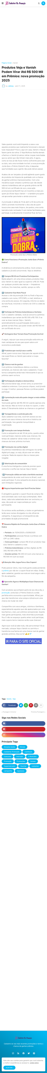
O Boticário (32, 756)
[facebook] (23, 723)
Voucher (23, 766)
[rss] (18, 1053)
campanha (8, 771)
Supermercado (9, 766)
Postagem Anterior (9, 712)
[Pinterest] (31, 705)
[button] (2, 3)
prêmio (6, 570)
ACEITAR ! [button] (9, 1068)
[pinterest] (23, 729)
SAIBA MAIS (34, 1063)
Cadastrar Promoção (11, 752)
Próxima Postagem (37, 712)
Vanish (15, 63)
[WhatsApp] (26, 705)
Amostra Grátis (9, 747)
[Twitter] (21, 705)
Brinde (22, 747)
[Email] (36, 705)
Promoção (8, 761)
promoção (6, 593)
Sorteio (33, 761)
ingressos (20, 771)
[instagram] (23, 735)
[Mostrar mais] (41, 705)
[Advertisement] (23, 34)
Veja (14, 699)
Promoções (21, 761)
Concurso (7, 756)
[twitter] (29, 1053)
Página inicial (6, 63)
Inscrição (19, 756)
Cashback (28, 752)
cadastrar (35, 766)
